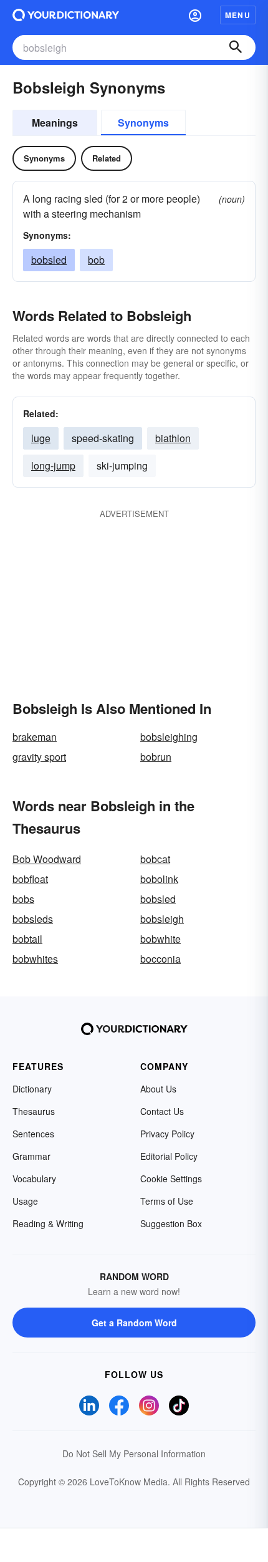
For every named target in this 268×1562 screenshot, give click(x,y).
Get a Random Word (134, 1322)
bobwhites (35, 959)
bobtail (27, 939)
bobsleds (32, 919)
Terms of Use (166, 1201)
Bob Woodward (46, 859)
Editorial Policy (169, 1156)
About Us (158, 1088)
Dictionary (32, 1088)
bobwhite (160, 939)
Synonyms (143, 122)
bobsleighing (169, 737)
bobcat (155, 859)
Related (106, 158)
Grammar (31, 1156)
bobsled (49, 260)
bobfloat (30, 879)
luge (40, 438)
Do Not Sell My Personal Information (134, 1453)
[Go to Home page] (65, 14)
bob (96, 260)
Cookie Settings (171, 1178)
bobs (23, 899)
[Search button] (235, 47)
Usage (25, 1201)
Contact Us (162, 1111)
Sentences (33, 1133)
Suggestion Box (171, 1223)
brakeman (34, 737)
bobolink (159, 879)
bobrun (155, 757)
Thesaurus (33, 1111)
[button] (195, 15)
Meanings (55, 122)
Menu (238, 15)
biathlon (173, 438)
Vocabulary (34, 1178)
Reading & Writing (48, 1223)
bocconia (160, 959)
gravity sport (39, 757)
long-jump (53, 465)
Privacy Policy (167, 1133)
